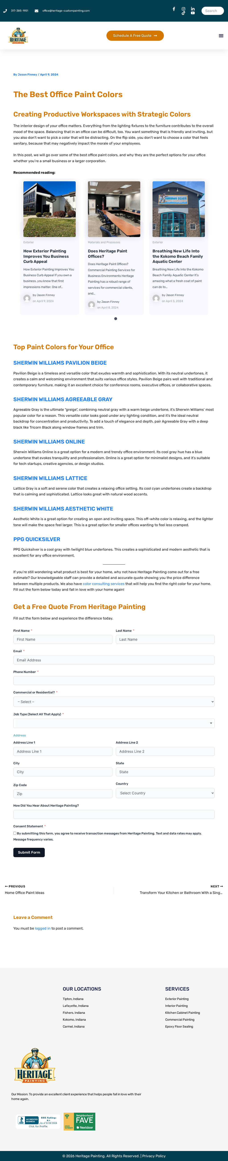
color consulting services (103, 584)
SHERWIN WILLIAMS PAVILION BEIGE (60, 363)
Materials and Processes (104, 242)
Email (17, 651)
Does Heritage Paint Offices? (114, 209)
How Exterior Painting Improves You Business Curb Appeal (49, 209)
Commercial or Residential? (34, 692)
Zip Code (20, 785)
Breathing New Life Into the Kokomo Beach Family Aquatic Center (178, 209)
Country (122, 784)
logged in (43, 928)
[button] (221, 35)
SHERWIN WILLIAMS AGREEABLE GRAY (62, 399)
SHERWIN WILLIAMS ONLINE (49, 442)
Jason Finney (46, 295)
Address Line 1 (24, 742)
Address (19, 735)
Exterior (28, 242)
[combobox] (114, 723)
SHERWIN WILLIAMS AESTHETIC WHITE (63, 509)
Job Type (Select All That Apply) (37, 714)
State (120, 763)
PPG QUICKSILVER (36, 539)
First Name (21, 631)
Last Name (124, 631)
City (16, 763)
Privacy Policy (154, 1156)
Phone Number (24, 672)
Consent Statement (28, 826)
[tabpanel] (49, 248)
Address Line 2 (127, 742)
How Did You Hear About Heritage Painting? (46, 805)
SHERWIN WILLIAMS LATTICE (50, 478)
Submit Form (29, 852)
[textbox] (114, 723)
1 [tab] (116, 319)
